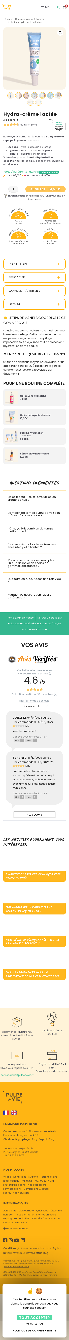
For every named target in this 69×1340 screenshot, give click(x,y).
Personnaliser (34, 1324)
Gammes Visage (24, 19)
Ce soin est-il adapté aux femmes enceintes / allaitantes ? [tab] (32, 546)
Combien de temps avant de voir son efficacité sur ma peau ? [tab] (34, 514)
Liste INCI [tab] (15, 304)
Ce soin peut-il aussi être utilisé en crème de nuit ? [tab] (32, 498)
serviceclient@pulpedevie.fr (17, 1075)
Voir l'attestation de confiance (34, 670)
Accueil (9, 19)
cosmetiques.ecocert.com (16, 1266)
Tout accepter (34, 1317)
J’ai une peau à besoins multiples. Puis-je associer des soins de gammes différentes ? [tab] (31, 563)
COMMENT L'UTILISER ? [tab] (25, 290)
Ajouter (45, 189)
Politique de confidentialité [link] (34, 1330)
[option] (13, 1113)
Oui (19, 740)
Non (31, 740)
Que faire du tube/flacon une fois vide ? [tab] (34, 580)
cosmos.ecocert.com (47, 1275)
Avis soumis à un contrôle (33, 673)
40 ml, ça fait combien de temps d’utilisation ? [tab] (30, 530)
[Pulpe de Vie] (6, 7)
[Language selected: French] (32, 1112)
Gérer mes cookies (17, 1228)
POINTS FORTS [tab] (19, 264)
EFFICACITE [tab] (17, 277)
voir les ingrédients (48, 172)
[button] (60, 33)
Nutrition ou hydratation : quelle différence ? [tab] (29, 596)
